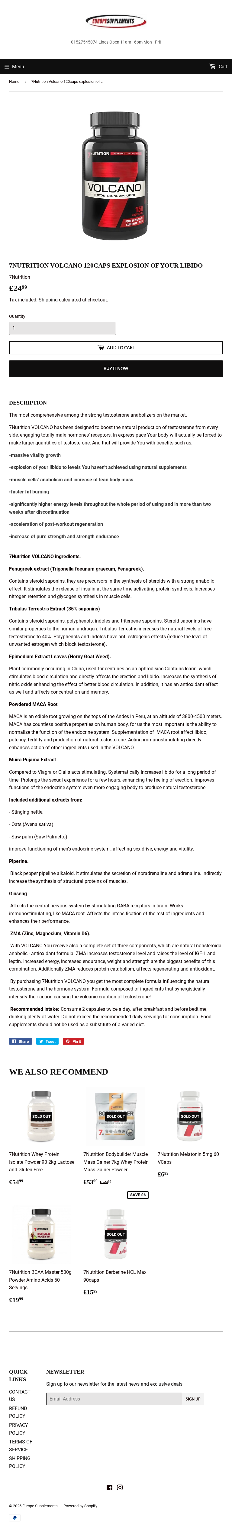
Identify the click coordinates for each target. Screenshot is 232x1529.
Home (14, 81)
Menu (18, 67)
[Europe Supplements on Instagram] (120, 1488)
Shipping (48, 300)
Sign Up (193, 1399)
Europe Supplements (40, 1506)
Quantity (17, 316)
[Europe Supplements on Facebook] (109, 1488)
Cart (222, 67)
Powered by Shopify (80, 1506)
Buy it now (116, 368)
